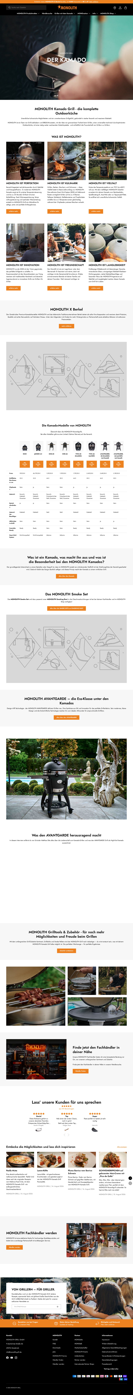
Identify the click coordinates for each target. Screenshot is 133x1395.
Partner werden (80, 1360)
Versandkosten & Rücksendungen (113, 1356)
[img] (66, 1106)
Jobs (54, 1352)
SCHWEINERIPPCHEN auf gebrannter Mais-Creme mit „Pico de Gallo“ (111, 1173)
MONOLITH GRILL (16, 1388)
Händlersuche (47, 13)
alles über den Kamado (66, 576)
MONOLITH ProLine (60, 1356)
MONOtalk (78, 1343)
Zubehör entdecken (66, 951)
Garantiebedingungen (109, 1360)
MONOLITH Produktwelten (27, 13)
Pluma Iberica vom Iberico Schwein (80, 1172)
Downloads (56, 1347)
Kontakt (55, 1339)
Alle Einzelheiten (24, 464)
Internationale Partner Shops (84, 1364)
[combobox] (26, 7)
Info (94, 13)
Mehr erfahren (93, 2)
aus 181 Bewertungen (66, 1109)
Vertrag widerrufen (111, 1369)
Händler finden (80, 1071)
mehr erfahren (66, 326)
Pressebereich (107, 1364)
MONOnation (83, 13)
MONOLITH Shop (107, 13)
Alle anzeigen (122, 1147)
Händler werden (14, 1247)
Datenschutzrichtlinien (109, 1352)
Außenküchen (79, 1356)
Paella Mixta (11, 1170)
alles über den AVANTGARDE (66, 717)
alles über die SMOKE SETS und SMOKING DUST (66, 608)
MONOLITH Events (81, 1352)
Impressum (106, 1339)
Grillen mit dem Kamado (64, 13)
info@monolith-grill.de (14, 1352)
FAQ (54, 1343)
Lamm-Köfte (42, 1170)
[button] (125, 8)
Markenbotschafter (81, 1347)
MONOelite (79, 1339)
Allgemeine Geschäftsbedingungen (114, 1347)
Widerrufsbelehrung (109, 1343)
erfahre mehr (13, 211)
